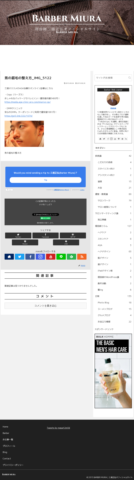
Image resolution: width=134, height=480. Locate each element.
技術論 (113, 155)
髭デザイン (114, 257)
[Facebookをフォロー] (30, 257)
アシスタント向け (114, 175)
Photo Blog (114, 302)
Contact (7, 458)
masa (113, 108)
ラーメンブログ (114, 309)
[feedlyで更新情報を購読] (71, 257)
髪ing (114, 289)
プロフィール (9, 445)
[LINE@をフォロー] (61, 257)
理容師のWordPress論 (114, 277)
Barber (6, 433)
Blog (5, 452)
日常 (113, 296)
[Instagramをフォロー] (40, 257)
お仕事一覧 (8, 439)
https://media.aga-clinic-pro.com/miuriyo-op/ (28, 102)
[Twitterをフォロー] (19, 257)
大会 (114, 187)
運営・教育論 (113, 194)
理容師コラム (113, 226)
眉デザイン (114, 264)
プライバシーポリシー (13, 465)
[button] (129, 77)
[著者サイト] (9, 257)
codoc (82, 190)
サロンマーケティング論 (113, 213)
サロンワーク (114, 200)
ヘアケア (114, 232)
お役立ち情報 (114, 321)
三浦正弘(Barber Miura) (61, 190)
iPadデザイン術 (114, 270)
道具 (114, 181)
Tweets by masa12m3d (58, 427)
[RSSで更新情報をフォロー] (81, 257)
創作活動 (114, 283)
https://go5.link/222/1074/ (19, 115)
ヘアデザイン (114, 251)
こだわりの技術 (114, 162)
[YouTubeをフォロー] (50, 257)
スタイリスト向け (114, 168)
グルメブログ (114, 315)
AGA (114, 245)
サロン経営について (114, 207)
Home (5, 426)
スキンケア (114, 238)
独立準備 (114, 219)
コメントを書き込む (45, 305)
